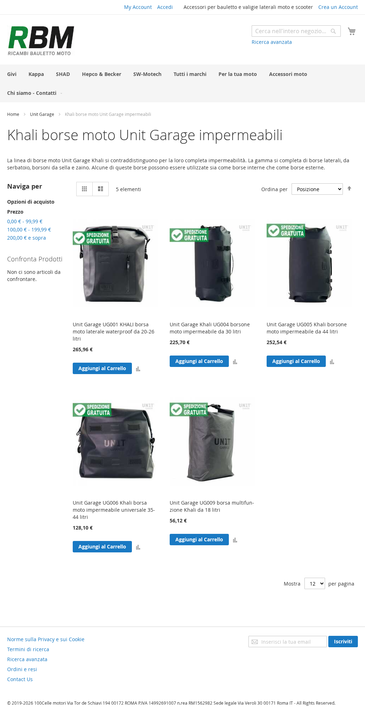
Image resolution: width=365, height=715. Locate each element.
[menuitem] (12, 74)
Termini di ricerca (28, 649)
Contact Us (20, 679)
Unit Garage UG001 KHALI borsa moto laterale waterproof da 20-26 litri (113, 331)
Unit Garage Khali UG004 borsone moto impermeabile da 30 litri (210, 328)
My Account (138, 7)
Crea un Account (338, 7)
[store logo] (41, 40)
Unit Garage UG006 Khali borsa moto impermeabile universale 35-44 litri (114, 509)
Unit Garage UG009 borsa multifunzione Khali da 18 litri (212, 506)
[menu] (182, 83)
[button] (138, 368)
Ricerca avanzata (272, 42)
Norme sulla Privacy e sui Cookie (45, 639)
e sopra (26, 237)
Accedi (165, 7)
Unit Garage (42, 114)
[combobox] (296, 31)
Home (13, 114)
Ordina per (274, 189)
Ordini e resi (22, 669)
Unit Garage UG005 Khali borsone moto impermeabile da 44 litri (307, 328)
